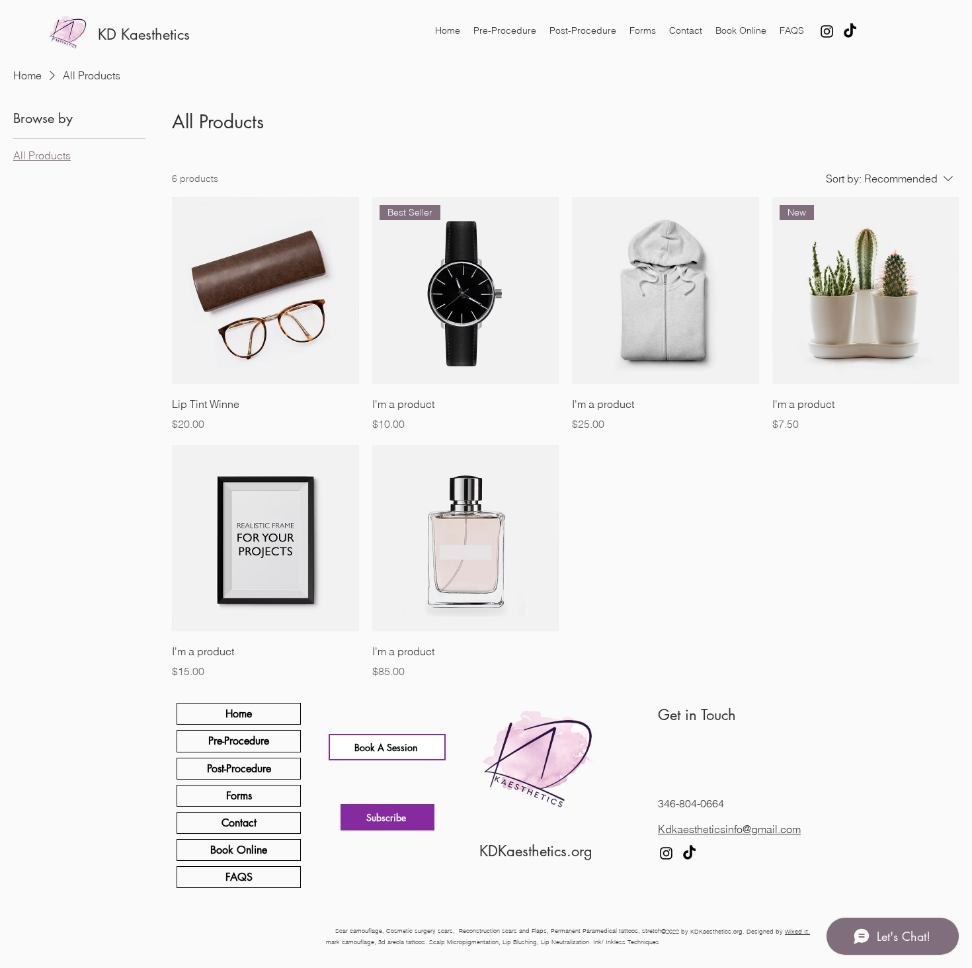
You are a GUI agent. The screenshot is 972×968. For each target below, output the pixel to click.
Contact (239, 823)
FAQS (239, 877)
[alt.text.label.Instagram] (827, 31)
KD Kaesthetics (144, 34)
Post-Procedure (239, 769)
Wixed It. (797, 931)
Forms (239, 796)
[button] (387, 817)
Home (238, 714)
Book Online (238, 850)
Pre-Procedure (238, 741)
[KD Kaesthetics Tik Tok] (850, 31)
